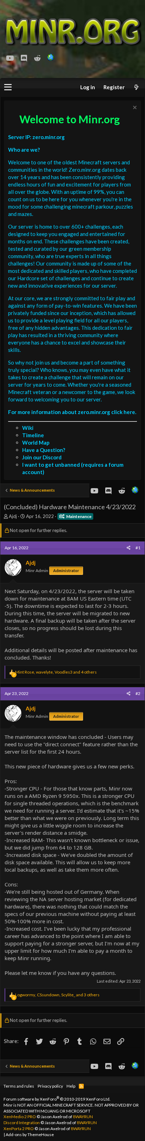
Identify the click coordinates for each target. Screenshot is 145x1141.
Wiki (27, 428)
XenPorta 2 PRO (19, 1128)
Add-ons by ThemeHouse (30, 1134)
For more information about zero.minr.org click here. (72, 412)
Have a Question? (43, 450)
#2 (137, 693)
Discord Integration (22, 1122)
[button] (7, 87)
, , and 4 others (56, 672)
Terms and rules (19, 1086)
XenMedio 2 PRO (20, 1116)
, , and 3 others (57, 994)
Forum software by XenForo (57, 1099)
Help (71, 1086)
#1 (137, 547)
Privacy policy (50, 1086)
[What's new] (136, 87)
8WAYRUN (83, 1116)
